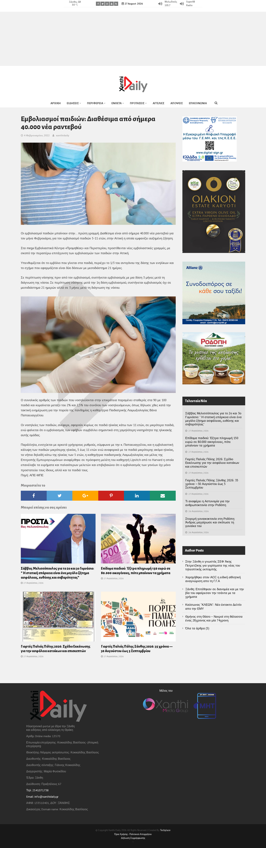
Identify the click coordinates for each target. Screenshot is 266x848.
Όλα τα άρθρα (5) (197, 628)
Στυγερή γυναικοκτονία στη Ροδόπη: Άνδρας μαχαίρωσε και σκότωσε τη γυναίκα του (210, 522)
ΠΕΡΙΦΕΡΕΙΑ (95, 103)
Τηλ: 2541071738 (37, 790)
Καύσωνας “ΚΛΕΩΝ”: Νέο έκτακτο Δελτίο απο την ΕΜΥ (213, 606)
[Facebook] (98, 4)
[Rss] (116, 4)
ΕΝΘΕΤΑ (116, 103)
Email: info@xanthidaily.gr (42, 796)
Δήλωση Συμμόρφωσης (133, 838)
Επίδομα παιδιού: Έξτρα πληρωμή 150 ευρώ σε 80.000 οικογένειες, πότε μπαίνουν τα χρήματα (211, 441)
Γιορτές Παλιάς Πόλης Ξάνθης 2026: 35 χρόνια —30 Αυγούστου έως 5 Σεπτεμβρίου (211, 484)
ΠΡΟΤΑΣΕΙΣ (137, 103)
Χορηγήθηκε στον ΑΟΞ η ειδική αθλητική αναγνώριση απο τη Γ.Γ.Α (213, 579)
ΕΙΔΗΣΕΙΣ (73, 103)
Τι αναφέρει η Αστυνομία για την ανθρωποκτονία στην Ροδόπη (207, 503)
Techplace (165, 830)
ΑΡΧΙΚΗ (55, 103)
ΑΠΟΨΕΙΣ (176, 103)
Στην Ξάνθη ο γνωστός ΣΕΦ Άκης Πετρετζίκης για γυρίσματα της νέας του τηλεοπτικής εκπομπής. (212, 565)
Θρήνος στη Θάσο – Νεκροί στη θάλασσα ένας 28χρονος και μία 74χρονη (213, 618)
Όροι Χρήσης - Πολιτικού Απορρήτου (133, 834)
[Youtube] (111, 4)
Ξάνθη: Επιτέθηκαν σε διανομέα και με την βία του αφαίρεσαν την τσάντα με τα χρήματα (214, 593)
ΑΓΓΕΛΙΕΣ (158, 103)
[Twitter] (102, 4)
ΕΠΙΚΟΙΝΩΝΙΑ (198, 103)
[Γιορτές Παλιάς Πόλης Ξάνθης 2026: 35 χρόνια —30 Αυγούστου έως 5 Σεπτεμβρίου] (138, 618)
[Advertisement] (133, 39)
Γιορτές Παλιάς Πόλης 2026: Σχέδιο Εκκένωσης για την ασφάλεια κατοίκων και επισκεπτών (212, 463)
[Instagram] (107, 4)
